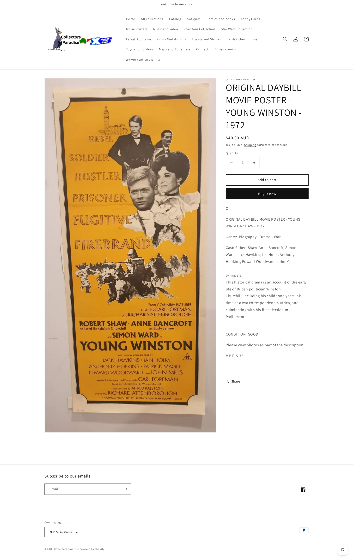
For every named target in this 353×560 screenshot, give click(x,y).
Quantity (232, 153)
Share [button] (235, 381)
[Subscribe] (125, 489)
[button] (285, 39)
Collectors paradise (66, 549)
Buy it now (267, 193)
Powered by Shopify (92, 549)
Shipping (250, 145)
